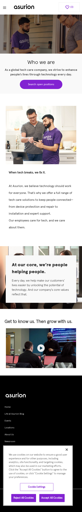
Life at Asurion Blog (14, 414)
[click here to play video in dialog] (41, 348)
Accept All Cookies (52, 498)
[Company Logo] (24, 7)
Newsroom (10, 441)
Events (8, 421)
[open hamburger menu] (4, 7)
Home (7, 407)
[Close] (67, 449)
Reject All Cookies (24, 498)
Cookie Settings (37, 487)
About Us (9, 435)
